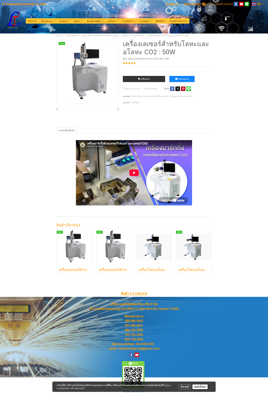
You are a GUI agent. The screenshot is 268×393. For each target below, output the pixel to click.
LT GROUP (134, 102)
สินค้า (77, 20)
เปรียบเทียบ (152, 89)
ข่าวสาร (63, 20)
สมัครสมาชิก (192, 4)
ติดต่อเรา (160, 20)
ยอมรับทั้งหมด (200, 386)
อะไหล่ (111, 20)
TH (258, 4)
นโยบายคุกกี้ (79, 388)
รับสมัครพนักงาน (178, 20)
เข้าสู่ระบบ (172, 4)
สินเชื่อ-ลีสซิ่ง (94, 20)
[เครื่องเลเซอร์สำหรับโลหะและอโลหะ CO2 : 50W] (88, 72)
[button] (194, 21)
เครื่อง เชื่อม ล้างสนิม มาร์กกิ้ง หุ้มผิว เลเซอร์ (150, 96)
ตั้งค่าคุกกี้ (185, 386)
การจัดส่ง (144, 20)
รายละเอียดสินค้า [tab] (66, 130)
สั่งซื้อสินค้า (145, 79)
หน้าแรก (32, 20)
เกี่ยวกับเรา (47, 20)
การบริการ (127, 20)
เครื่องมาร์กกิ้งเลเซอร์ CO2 (181, 96)
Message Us (183, 79)
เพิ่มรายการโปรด (132, 89)
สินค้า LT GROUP (134, 293)
